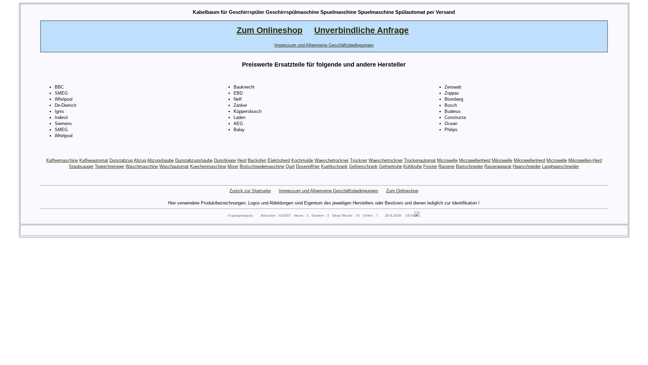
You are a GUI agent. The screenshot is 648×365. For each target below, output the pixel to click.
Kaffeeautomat (93, 160)
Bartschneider (469, 166)
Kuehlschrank (334, 166)
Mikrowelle (502, 160)
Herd (241, 160)
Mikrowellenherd (529, 160)
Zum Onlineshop (402, 190)
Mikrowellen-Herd (585, 160)
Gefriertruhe (390, 166)
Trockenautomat (420, 160)
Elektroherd (279, 160)
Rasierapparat (497, 166)
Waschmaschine (142, 166)
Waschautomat (174, 166)
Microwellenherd (474, 160)
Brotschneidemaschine (262, 166)
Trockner (358, 160)
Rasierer (446, 166)
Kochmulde (302, 160)
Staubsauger (81, 166)
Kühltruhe (412, 166)
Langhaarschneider (560, 166)
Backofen (257, 160)
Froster (430, 166)
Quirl (290, 166)
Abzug (140, 160)
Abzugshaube (160, 160)
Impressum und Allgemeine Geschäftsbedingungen (328, 190)
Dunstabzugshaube (194, 160)
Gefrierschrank (363, 166)
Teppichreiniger (109, 166)
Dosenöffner (308, 166)
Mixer (232, 166)
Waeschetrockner (332, 160)
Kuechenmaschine (208, 166)
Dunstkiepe (225, 160)
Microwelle (447, 160)
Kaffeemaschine (62, 160)
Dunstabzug (121, 160)
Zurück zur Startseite (250, 190)
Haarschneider (527, 166)
